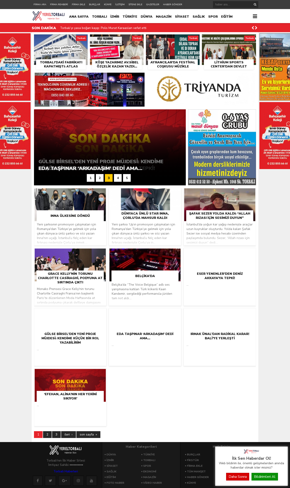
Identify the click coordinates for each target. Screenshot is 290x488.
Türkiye (149, 454)
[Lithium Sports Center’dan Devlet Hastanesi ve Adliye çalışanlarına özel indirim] (229, 39)
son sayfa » (88, 434)
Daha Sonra (238, 476)
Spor (147, 466)
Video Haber (152, 483)
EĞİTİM (226, 16)
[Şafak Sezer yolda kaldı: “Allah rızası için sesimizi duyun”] (219, 193)
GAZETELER (152, 4)
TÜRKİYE (130, 16)
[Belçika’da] (145, 254)
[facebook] (38, 481)
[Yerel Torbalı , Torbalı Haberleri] (251, 453)
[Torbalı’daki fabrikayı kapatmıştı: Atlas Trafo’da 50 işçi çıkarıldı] (61, 39)
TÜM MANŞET (196, 471)
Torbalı (149, 460)
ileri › (68, 434)
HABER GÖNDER (172, 4)
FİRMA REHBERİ (59, 4)
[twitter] (50, 481)
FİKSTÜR (193, 460)
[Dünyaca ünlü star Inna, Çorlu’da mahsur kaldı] (145, 193)
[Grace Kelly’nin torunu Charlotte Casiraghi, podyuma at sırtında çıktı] (70, 256)
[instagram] (78, 481)
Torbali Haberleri (65, 471)
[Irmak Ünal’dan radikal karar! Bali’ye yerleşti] (219, 314)
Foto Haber (115, 483)
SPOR (213, 16)
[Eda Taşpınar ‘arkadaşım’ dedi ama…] (145, 314)
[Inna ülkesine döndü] (70, 193)
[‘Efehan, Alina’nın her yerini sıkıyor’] (70, 374)
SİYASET (182, 16)
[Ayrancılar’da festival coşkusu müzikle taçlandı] (173, 39)
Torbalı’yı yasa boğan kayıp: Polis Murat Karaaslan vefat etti (103, 28)
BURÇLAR (94, 4)
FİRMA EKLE (78, 4)
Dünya (111, 454)
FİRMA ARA (40, 4)
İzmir (110, 460)
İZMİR (114, 16)
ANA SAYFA (79, 16)
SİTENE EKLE (135, 4)
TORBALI (99, 16)
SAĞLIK (199, 16)
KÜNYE (107, 4)
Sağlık (111, 471)
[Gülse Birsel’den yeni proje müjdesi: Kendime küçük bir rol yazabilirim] (70, 316)
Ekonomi (149, 471)
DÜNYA (146, 16)
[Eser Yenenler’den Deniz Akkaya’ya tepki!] (219, 254)
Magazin (149, 477)
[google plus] (64, 481)
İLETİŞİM (120, 4)
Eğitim (111, 477)
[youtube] (91, 481)
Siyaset (112, 466)
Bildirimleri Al (265, 476)
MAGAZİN (164, 16)
